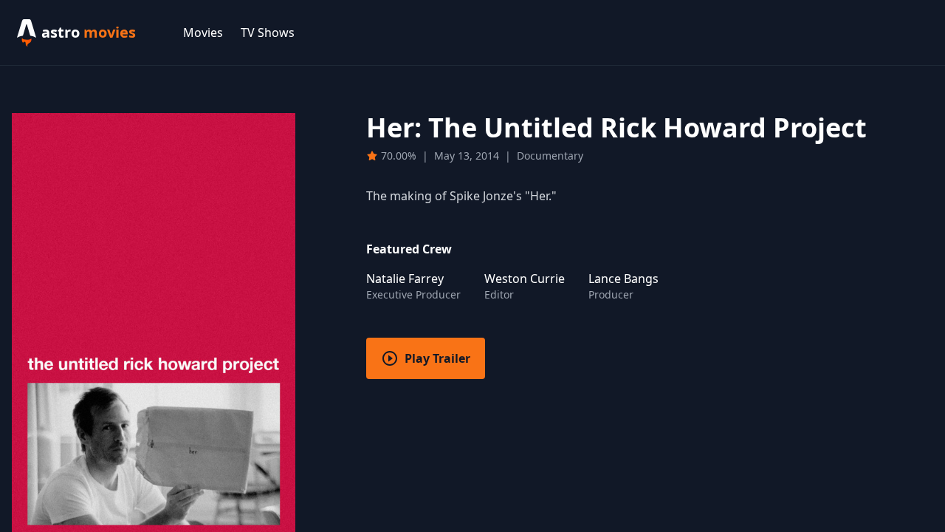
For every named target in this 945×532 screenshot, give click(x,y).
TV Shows (268, 32)
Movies (203, 32)
